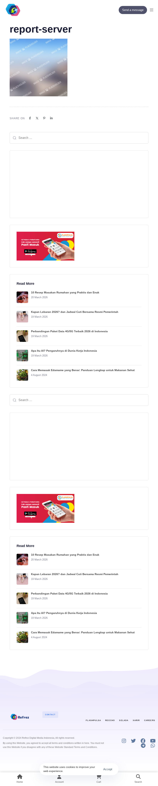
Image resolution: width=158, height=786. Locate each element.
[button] (153, 10)
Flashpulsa (93, 720)
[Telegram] (143, 745)
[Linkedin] (51, 118)
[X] (37, 118)
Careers (149, 720)
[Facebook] (30, 118)
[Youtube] (152, 740)
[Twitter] (133, 740)
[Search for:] (79, 138)
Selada (123, 720)
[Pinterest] (44, 118)
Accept (107, 769)
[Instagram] (123, 740)
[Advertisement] (79, 184)
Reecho (110, 720)
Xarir (136, 720)
